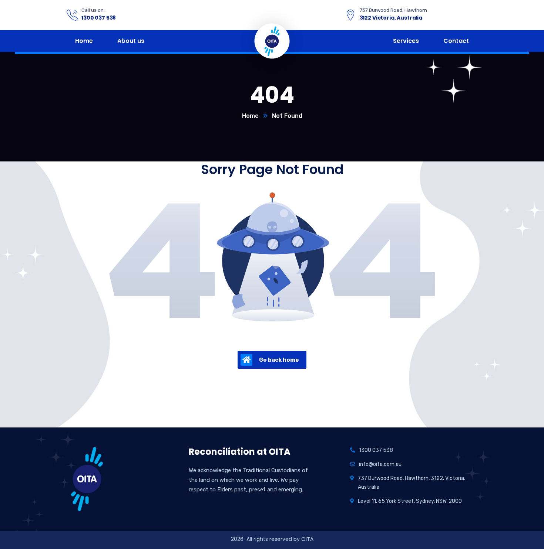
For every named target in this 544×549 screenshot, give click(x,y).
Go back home (279, 360)
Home (250, 115)
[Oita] (272, 40)
